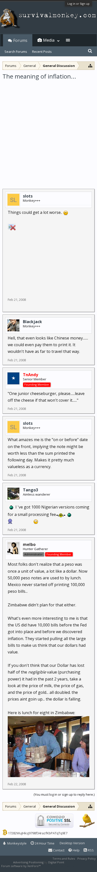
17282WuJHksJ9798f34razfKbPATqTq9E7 (37, 833)
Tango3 (30, 489)
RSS (90, 850)
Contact (58, 850)
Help (76, 850)
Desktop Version (72, 843)
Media (48, 40)
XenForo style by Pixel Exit (58, 866)
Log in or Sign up (78, 3)
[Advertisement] (48, 131)
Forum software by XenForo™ (21, 866)
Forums (20, 40)
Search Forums (15, 51)
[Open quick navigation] (90, 65)
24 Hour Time (44, 843)
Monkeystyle (16, 843)
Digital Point (56, 862)
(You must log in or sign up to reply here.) (64, 794)
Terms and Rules (63, 858)
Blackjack (32, 321)
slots (28, 196)
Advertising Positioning (28, 862)
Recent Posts (42, 51)
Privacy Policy (86, 858)
